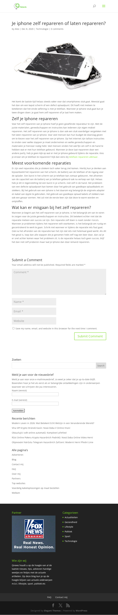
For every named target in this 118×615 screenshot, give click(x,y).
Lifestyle (69, 526)
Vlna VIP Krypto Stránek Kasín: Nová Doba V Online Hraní (41, 427)
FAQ (14, 469)
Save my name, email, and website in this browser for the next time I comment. (56, 328)
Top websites (18, 483)
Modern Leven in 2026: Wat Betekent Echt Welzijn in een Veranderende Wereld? (53, 423)
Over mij (16, 473)
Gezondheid (71, 522)
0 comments (57, 28)
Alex (17, 28)
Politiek (68, 531)
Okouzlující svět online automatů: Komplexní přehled (39, 432)
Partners (16, 478)
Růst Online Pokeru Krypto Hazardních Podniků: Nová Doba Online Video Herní (52, 437)
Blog (14, 459)
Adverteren (17, 454)
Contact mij (18, 464)
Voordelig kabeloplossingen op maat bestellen (35, 488)
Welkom (16, 492)
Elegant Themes (52, 610)
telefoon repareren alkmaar (83, 156)
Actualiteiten (71, 517)
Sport (67, 536)
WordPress (81, 610)
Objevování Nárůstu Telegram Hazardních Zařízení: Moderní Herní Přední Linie (52, 442)
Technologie (42, 28)
